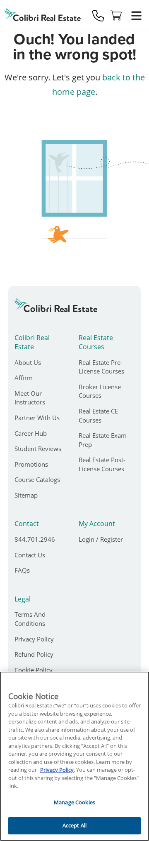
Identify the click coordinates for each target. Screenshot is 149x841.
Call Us (98, 15)
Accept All (74, 825)
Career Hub (30, 433)
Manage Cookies (74, 802)
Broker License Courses (100, 391)
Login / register (101, 539)
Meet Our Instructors (29, 397)
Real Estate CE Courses (98, 415)
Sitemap (26, 495)
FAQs (22, 570)
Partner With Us (37, 417)
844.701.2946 (34, 539)
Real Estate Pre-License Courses (101, 367)
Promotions (31, 464)
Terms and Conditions (30, 618)
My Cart (116, 15)
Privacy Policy (34, 639)
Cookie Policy (33, 670)
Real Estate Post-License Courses (102, 464)
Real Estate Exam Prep (103, 440)
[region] (74, 756)
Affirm (23, 378)
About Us (27, 362)
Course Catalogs (37, 479)
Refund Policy (33, 654)
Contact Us (29, 555)
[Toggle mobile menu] (136, 15)
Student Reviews (37, 448)
